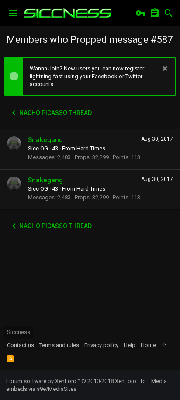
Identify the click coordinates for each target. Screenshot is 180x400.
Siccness (18, 332)
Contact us (20, 345)
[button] (13, 13)
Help (129, 345)
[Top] (164, 345)
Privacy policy (101, 345)
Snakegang (45, 140)
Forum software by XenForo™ (76, 381)
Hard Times (90, 148)
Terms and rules (59, 345)
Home (148, 345)
